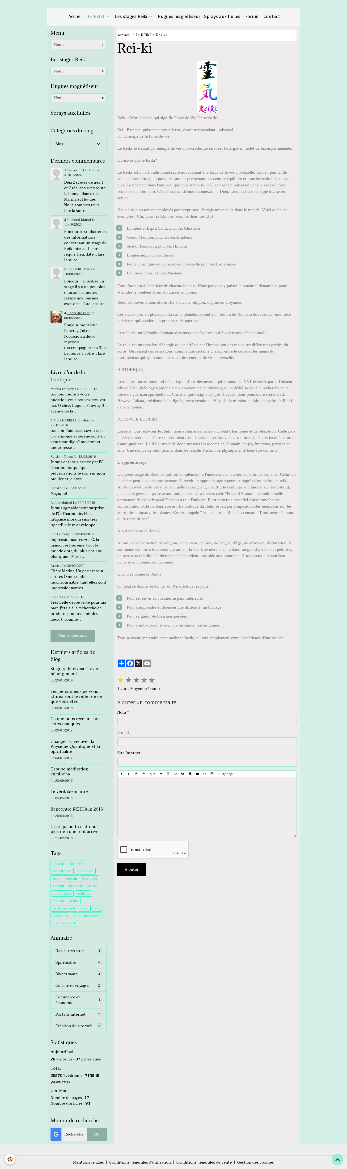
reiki (97, 908)
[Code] (204, 774)
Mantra (58, 901)
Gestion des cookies (255, 1162)
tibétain (71, 878)
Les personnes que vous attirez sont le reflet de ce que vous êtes (76, 696)
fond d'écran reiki (86, 915)
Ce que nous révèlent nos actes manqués (75, 721)
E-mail (123, 733)
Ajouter (132, 869)
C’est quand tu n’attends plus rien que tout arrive (74, 829)
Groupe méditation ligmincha (69, 771)
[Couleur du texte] (152, 774)
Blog (59, 144)
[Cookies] (10, 1159)
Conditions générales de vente (204, 1162)
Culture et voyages (77, 985)
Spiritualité (77, 962)
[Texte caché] (182, 774)
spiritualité (85, 871)
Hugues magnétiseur (178, 16)
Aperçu (227, 774)
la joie (74, 901)
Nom (121, 712)
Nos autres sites (77, 951)
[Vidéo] (197, 774)
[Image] (190, 774)
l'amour (85, 863)
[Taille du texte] (143, 774)
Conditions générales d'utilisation (140, 1162)
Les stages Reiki (131, 16)
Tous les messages (72, 635)
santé (92, 886)
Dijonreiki (89, 878)
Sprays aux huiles (222, 16)
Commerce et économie (77, 1000)
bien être (76, 886)
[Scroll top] (337, 1159)
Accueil (75, 16)
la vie (84, 908)
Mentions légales (88, 1162)
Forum (251, 16)
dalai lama (60, 915)
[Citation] (161, 774)
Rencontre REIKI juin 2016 (77, 809)
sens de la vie (63, 863)
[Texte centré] (168, 774)
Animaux (83, 893)
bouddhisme (62, 893)
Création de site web (77, 1026)
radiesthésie (62, 871)
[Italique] (128, 774)
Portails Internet (77, 1014)
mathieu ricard (64, 923)
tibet (56, 878)
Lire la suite (74, 210)
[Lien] (175, 774)
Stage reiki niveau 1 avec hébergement (75, 671)
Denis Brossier (78, 313)
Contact (271, 16)
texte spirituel (64, 908)
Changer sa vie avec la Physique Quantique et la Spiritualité (75, 746)
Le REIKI (96, 16)
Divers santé (77, 974)
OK (96, 1134)
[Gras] (121, 774)
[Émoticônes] (212, 774)
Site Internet (129, 753)
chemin (58, 886)
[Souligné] (136, 774)
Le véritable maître (69, 791)
